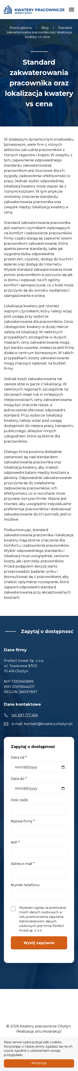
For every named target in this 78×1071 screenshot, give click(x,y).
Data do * (19, 779)
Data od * (19, 757)
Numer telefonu (25, 885)
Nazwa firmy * (23, 821)
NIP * (15, 842)
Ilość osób (19, 800)
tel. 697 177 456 (25, 715)
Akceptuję (39, 1063)
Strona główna (21, 28)
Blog (45, 28)
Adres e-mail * (23, 864)
